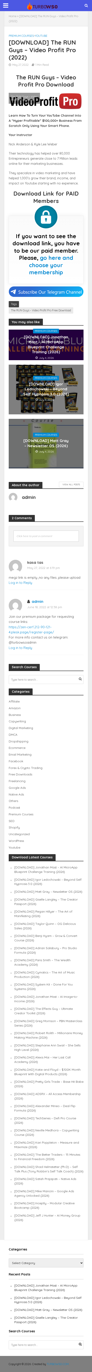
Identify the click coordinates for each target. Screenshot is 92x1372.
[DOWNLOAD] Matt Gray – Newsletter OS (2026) (46, 443)
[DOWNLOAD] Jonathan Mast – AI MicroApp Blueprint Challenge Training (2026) (46, 344)
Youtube (41, 35)
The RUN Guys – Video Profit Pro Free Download (41, 310)
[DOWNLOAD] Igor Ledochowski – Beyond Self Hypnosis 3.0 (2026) (46, 389)
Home (13, 16)
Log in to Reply (20, 583)
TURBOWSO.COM (58, 1364)
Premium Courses (21, 35)
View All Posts (71, 484)
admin (37, 601)
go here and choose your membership (51, 265)
